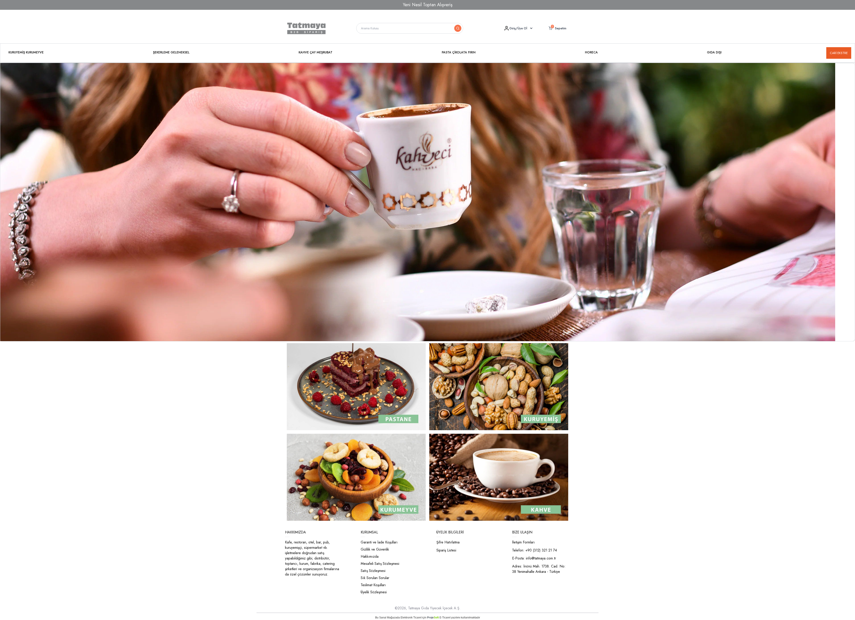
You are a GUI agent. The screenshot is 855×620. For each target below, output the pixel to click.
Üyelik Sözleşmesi (374, 592)
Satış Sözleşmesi (373, 570)
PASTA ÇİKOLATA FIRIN (459, 52)
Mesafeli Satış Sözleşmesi (380, 563)
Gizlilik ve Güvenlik (375, 549)
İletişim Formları (523, 542)
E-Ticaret (445, 617)
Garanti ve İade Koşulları (379, 542)
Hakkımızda (370, 556)
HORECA (591, 52)
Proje (433, 617)
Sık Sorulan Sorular (375, 577)
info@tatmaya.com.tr (541, 558)
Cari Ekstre (839, 53)
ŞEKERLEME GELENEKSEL (171, 52)
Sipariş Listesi (446, 550)
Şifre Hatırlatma (448, 542)
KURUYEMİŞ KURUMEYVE (26, 52)
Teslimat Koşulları (373, 585)
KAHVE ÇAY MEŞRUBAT (315, 52)
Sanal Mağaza (388, 617)
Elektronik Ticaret (411, 617)
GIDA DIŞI (714, 52)
